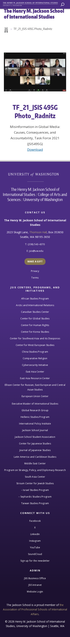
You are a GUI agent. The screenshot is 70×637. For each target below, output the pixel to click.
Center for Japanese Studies (35, 443)
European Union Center (35, 396)
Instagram (35, 540)
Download (35, 149)
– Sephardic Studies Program (35, 496)
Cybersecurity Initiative (35, 365)
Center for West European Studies (35, 345)
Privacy (35, 271)
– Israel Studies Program (35, 490)
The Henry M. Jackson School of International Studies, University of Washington (32, 3)
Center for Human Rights (35, 325)
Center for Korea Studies (35, 331)
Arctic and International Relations (35, 305)
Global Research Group (35, 410)
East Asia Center (35, 371)
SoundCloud (35, 554)
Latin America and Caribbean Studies (35, 456)
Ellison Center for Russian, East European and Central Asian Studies (35, 387)
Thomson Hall (38, 232)
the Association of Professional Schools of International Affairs (35, 609)
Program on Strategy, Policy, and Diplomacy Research (35, 470)
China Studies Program (35, 351)
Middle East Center (35, 463)
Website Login (35, 591)
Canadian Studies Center (35, 312)
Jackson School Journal (35, 430)
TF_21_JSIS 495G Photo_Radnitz (33, 29)
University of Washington (35, 174)
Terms (34, 277)
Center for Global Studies (34, 318)
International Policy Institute (35, 423)
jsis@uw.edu (36, 251)
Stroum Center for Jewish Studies (35, 483)
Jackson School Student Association (35, 437)
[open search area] (62, 4)
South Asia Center (35, 476)
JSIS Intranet (35, 585)
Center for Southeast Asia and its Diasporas (35, 338)
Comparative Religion (35, 358)
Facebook (35, 521)
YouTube (35, 547)
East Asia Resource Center (35, 378)
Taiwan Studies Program (35, 503)
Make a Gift (35, 261)
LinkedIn (35, 534)
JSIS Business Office (35, 578)
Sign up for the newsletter (35, 560)
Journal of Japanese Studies (35, 450)
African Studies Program (35, 298)
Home (6, 29)
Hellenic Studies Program (35, 417)
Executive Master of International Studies (35, 403)
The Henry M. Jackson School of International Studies (31, 192)
